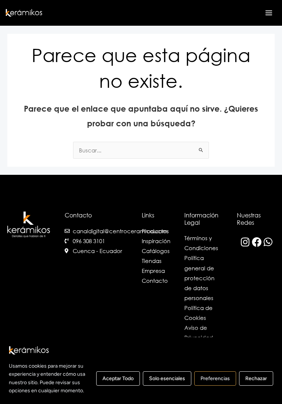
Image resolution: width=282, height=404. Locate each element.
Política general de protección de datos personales (199, 277)
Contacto (155, 280)
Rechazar (256, 379)
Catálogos (156, 251)
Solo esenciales (167, 379)
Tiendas (152, 260)
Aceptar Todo (118, 379)
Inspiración (156, 241)
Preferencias (215, 379)
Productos (155, 231)
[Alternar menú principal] (268, 13)
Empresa (153, 270)
